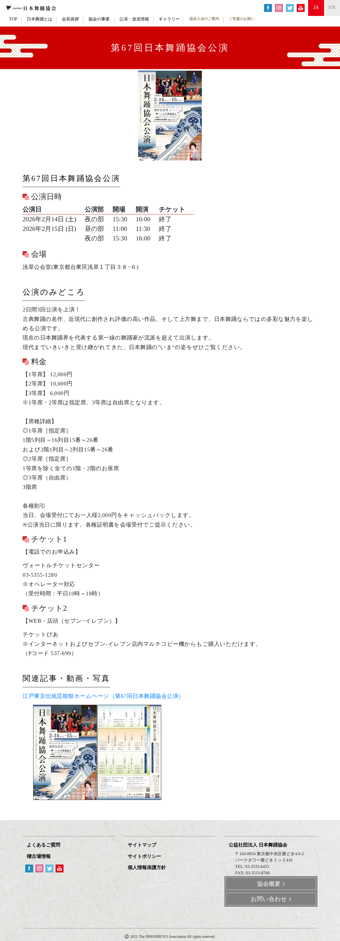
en (332, 7)
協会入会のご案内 (204, 18)
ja (316, 7)
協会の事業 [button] (99, 19)
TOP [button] (13, 19)
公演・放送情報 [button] (134, 19)
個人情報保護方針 (147, 867)
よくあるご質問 (43, 844)
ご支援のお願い (242, 18)
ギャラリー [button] (169, 19)
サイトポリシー (144, 856)
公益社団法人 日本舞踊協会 (258, 844)
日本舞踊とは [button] (39, 19)
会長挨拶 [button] (70, 19)
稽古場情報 (39, 856)
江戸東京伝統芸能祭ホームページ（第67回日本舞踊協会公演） (103, 696)
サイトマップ (142, 844)
